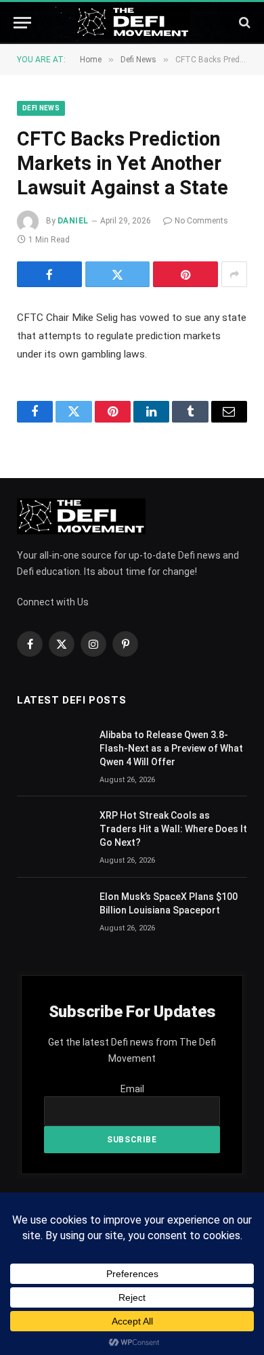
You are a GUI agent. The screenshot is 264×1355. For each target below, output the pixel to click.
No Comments (201, 220)
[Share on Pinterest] (185, 274)
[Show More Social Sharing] (234, 274)
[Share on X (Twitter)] (117, 274)
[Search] (243, 22)
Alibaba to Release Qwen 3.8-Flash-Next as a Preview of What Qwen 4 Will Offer (171, 748)
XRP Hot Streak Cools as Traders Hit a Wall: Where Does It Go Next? (173, 829)
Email (132, 1088)
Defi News (41, 108)
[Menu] (22, 22)
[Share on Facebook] (49, 274)
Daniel (73, 220)
